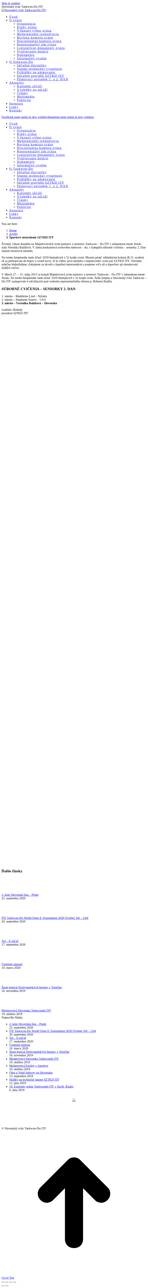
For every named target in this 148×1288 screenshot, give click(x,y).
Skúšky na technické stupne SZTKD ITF (34, 1079)
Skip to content (11, 3)
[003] (43, 494)
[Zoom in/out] (14, 1282)
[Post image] (12, 891)
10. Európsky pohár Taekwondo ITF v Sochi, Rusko (41, 1086)
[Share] (6, 1282)
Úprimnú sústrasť (12, 964)
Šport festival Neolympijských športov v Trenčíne (32, 987)
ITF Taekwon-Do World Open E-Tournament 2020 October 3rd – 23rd (45, 918)
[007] (43, 738)
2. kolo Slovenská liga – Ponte (20, 894)
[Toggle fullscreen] (10, 1282)
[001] (43, 371)
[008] (43, 800)
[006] (43, 677)
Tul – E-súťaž (10, 941)
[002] (43, 433)
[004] (43, 555)
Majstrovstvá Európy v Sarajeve (28, 1065)
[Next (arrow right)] (6, 1285)
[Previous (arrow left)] (3, 1285)
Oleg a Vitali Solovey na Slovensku (31, 1072)
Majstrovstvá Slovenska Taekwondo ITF (26, 1010)
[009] (43, 861)
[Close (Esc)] (3, 1282)
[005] (43, 616)
